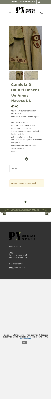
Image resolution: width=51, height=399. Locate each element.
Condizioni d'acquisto (27, 2)
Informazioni (25, 339)
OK (24, 342)
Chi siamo (14, 2)
